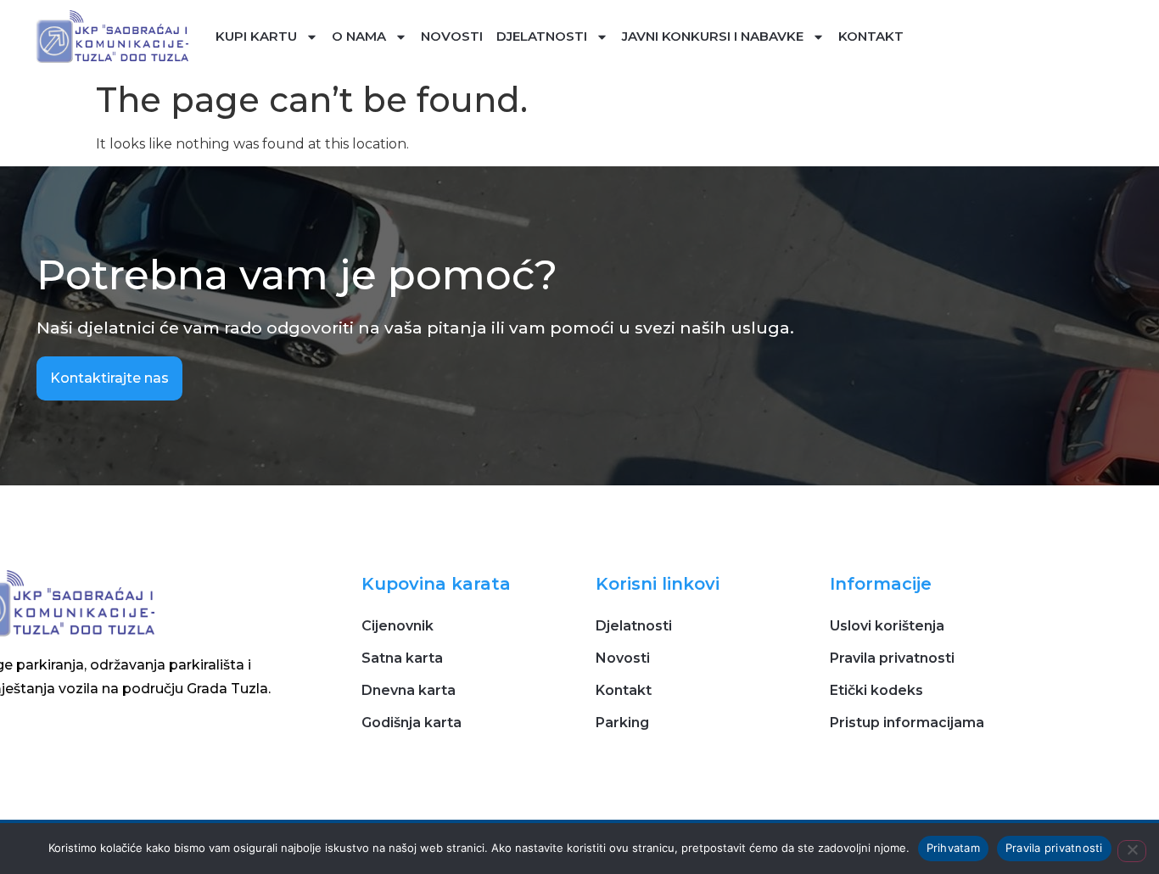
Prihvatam (953, 847)
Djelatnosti (541, 36)
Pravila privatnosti (1054, 847)
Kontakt (871, 36)
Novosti (452, 36)
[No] (1131, 851)
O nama (359, 36)
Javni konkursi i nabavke (712, 36)
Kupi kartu (256, 36)
